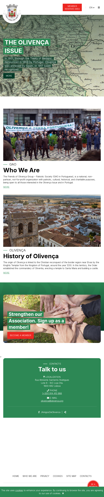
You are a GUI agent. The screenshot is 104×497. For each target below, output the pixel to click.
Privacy (44, 476)
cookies (19, 490)
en (92, 7)
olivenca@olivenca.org (52, 401)
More (9, 75)
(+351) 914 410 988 (52, 393)
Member (72, 7)
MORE (6, 187)
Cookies (58, 476)
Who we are (30, 476)
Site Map (71, 476)
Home (15, 476)
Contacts (86, 476)
